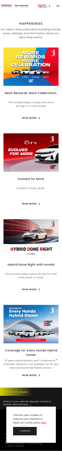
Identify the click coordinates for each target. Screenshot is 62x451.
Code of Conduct (15, 446)
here (43, 422)
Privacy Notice (34, 443)
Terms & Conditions (15, 443)
